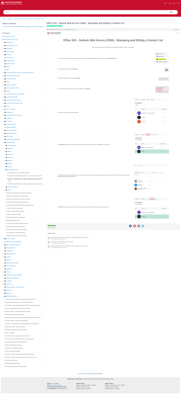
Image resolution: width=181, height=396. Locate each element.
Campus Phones (10, 60)
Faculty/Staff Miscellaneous (13, 100)
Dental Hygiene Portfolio (12, 88)
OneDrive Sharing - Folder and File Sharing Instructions (18, 311)
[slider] (52, 225)
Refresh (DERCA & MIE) (12, 263)
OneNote (10, 163)
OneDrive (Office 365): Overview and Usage (17, 229)
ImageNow (9, 118)
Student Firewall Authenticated (13, 363)
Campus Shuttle (10, 63)
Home (4, 18)
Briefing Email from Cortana (13, 220)
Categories (9, 18)
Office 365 (10, 157)
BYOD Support (10, 57)
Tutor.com (9, 284)
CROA (7, 82)
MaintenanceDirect (11, 127)
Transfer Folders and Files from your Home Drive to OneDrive (19, 302)
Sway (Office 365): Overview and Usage (16, 232)
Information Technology (19, 18)
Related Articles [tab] (51, 233)
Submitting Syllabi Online (12, 278)
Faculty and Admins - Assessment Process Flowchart (18, 335)
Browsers (8, 54)
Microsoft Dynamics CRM (12, 139)
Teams (9, 190)
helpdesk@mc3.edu (56, 385)
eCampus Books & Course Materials (15, 94)
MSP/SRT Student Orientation (13, 241)
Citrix (7, 69)
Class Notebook (12, 145)
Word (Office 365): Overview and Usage (16, 226)
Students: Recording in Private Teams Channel (17, 196)
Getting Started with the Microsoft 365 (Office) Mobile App (20, 205)
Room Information (11, 266)
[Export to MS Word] (130, 226)
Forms (8, 106)
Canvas (8, 66)
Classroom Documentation (13, 75)
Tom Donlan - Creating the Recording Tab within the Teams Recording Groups (23, 305)
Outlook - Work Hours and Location (15, 208)
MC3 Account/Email (11, 130)
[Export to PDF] (134, 226)
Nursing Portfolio (10, 248)
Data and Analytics (11, 85)
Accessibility (9, 42)
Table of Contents (9, 23)
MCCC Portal (9, 136)
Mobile (9, 151)
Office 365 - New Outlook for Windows (15, 211)
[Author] (51, 29)
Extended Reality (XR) (11, 97)
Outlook (10, 166)
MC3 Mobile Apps (10, 133)
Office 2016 (11, 154)
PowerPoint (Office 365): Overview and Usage (17, 223)
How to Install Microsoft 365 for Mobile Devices (17, 202)
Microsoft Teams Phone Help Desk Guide (15, 314)
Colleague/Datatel (11, 78)
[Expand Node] (2, 36)
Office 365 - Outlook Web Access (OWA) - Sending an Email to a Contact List (25, 183)
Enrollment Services (10, 36)
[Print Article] (138, 226)
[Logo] (11, 3)
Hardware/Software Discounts (14, 115)
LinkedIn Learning (10, 124)
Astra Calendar (10, 51)
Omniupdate (9, 251)
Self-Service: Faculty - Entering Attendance (15, 326)
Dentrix (8, 91)
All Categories (6, 33)
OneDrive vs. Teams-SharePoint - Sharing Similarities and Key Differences (22, 323)
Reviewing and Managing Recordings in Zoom (16, 366)
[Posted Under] (67, 29)
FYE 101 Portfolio (10, 109)
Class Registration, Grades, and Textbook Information (20, 72)
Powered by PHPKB (83, 373)
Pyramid (8, 260)
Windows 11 (9, 293)
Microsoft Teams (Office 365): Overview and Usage (18, 199)
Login (178, 3)
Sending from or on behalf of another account (18, 172)
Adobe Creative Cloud (11, 45)
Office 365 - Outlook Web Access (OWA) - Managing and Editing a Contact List (24, 26)
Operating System (11, 254)
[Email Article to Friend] (142, 226)
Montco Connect (10, 238)
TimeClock (9, 281)
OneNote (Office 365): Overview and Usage (16, 235)
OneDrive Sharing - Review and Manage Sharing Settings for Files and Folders (23, 317)
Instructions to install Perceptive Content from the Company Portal (21, 299)
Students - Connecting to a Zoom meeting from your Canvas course (21, 357)
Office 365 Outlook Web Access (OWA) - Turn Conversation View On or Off (25, 175)
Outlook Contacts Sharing (12, 360)
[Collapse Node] (2, 39)
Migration (10, 148)
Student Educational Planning (14, 275)
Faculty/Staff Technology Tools (14, 103)
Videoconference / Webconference (15, 287)
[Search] (171, 12)
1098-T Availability (10, 332)
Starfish (8, 272)
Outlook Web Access (39, 18)
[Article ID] (47, 29)
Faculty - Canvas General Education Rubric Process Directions (20, 339)
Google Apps (9, 112)
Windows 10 (9, 290)
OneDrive (10, 160)
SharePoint (9, 269)
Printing (8, 257)
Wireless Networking (11, 296)
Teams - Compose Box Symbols (14, 214)
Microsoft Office (30, 18)
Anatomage (9, 48)
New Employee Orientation (13, 245)
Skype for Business (12, 187)
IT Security (9, 121)
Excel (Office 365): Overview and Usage (16, 217)
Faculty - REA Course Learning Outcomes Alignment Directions (20, 354)
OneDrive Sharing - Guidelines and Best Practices (17, 320)
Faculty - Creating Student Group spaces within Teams (19, 193)
